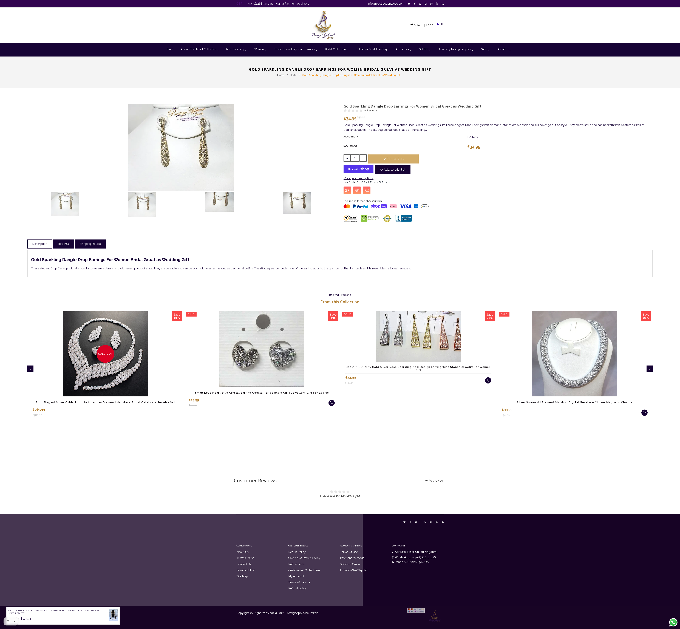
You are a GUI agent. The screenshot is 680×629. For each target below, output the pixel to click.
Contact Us (243, 564)
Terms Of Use (245, 558)
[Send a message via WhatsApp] (673, 622)
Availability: (351, 136)
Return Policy (297, 552)
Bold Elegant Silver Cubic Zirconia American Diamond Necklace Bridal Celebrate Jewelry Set (105, 402)
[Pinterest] (421, 3)
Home (280, 75)
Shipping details (90, 244)
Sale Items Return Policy (304, 558)
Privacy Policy (245, 570)
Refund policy (297, 588)
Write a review (434, 480)
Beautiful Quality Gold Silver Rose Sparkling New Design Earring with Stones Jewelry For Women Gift (418, 368)
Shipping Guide (350, 564)
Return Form (296, 564)
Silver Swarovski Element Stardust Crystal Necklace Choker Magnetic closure (575, 402)
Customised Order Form (304, 570)
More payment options (358, 178)
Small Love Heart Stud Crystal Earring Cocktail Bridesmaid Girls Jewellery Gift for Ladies (262, 392)
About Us (242, 552)
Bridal (293, 75)
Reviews (63, 244)
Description (39, 244)
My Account (296, 576)
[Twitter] (410, 3)
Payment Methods (352, 558)
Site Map (242, 576)
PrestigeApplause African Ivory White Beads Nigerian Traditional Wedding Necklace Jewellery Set (54, 612)
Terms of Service (299, 582)
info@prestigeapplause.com (386, 3)
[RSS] (443, 3)
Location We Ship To (353, 570)
